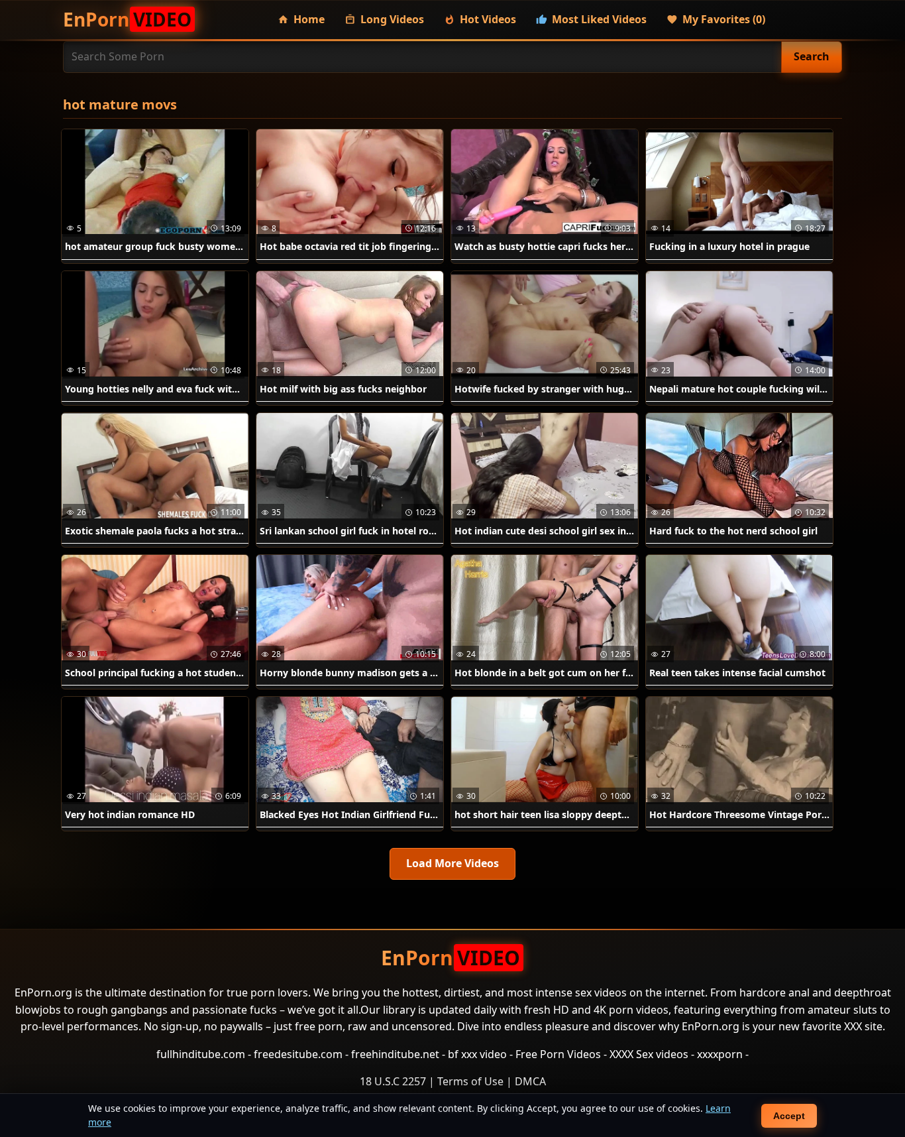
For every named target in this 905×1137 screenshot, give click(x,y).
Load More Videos (452, 863)
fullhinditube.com (200, 1054)
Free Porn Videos (558, 1054)
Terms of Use (470, 1081)
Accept (789, 1115)
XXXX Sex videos (649, 1054)
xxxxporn (720, 1054)
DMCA (530, 1081)
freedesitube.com (298, 1054)
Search (811, 56)
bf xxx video (477, 1054)
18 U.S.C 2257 (393, 1081)
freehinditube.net (395, 1054)
